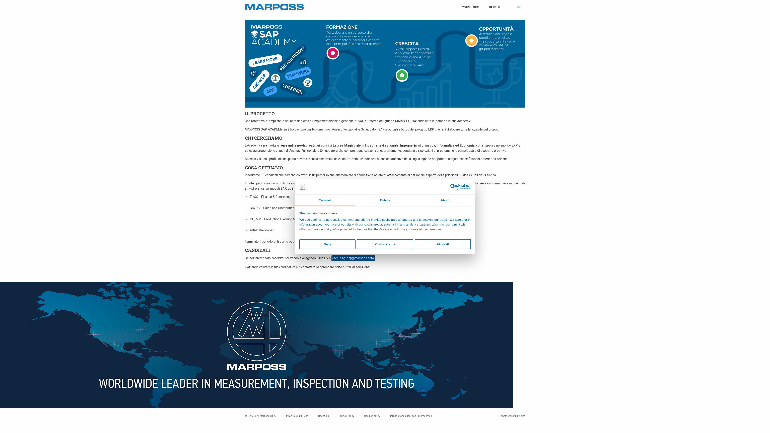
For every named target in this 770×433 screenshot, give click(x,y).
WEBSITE (494, 7)
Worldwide (471, 7)
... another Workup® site (511, 416)
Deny (327, 244)
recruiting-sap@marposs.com (353, 258)
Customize (382, 244)
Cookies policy (372, 416)
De (519, 7)
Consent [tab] (325, 200)
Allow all (443, 244)
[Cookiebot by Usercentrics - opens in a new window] (453, 187)
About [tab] (445, 200)
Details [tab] (385, 200)
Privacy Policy (346, 416)
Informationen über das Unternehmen (411, 416)
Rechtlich (323, 416)
